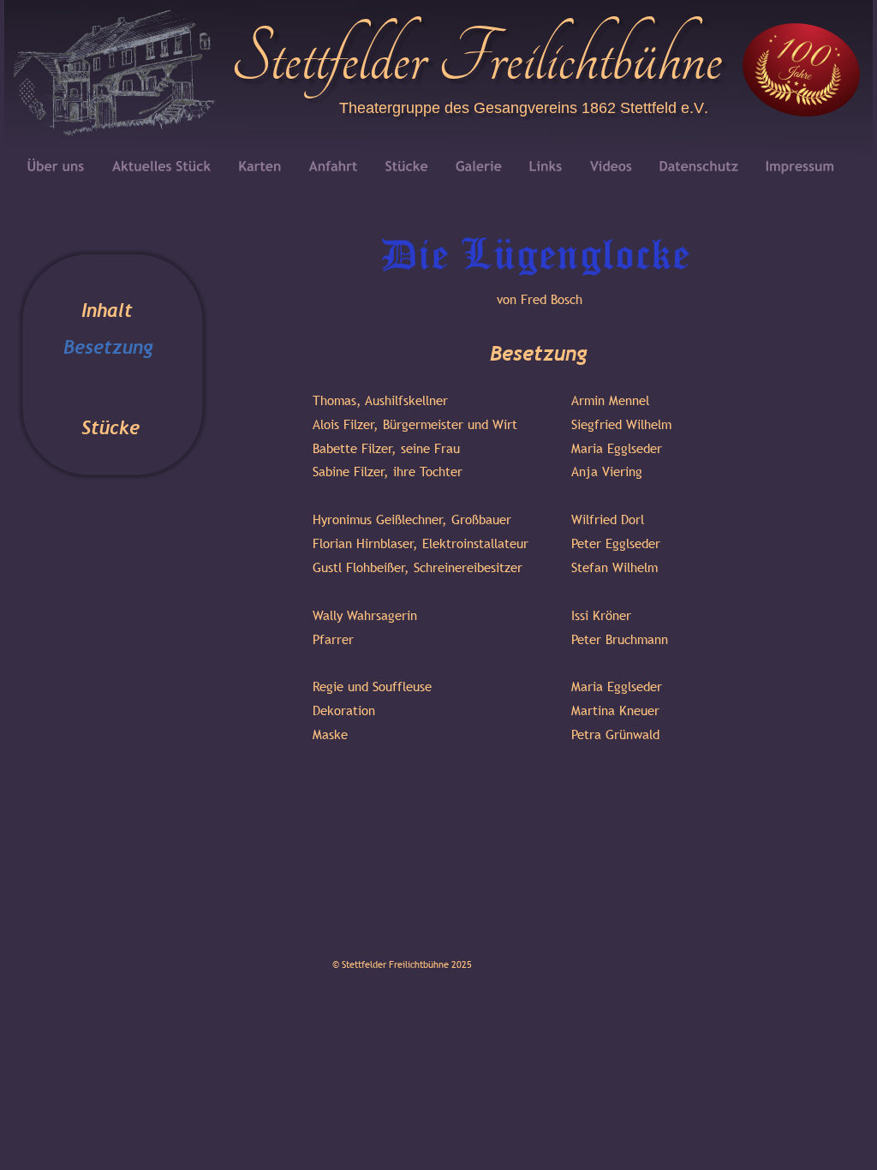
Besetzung (108, 347)
